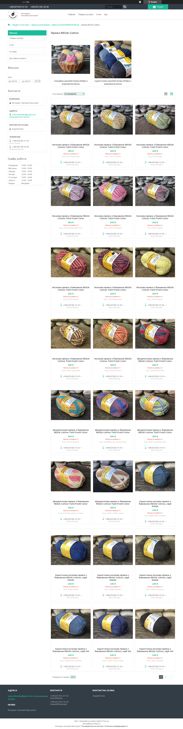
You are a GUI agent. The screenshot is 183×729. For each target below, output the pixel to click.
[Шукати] (125, 6)
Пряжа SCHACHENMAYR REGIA (65, 25)
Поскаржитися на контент (93, 726)
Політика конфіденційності (116, 726)
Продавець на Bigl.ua (91, 724)
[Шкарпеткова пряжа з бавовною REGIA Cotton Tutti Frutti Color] (155, 333)
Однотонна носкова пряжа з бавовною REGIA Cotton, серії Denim (155, 503)
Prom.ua (105, 721)
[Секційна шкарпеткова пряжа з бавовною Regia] (70, 59)
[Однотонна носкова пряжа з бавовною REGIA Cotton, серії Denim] (155, 476)
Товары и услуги (85, 14)
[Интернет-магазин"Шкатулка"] (13, 14)
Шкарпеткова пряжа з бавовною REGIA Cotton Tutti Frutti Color (155, 359)
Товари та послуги (20, 25)
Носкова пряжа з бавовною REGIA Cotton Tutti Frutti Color (70, 145)
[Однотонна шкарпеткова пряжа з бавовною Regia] (113, 59)
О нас (98, 14)
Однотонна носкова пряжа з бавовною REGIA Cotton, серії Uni (71, 650)
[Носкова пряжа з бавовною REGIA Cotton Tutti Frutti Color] (71, 119)
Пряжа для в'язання (40, 25)
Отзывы (13, 52)
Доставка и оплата (17, 58)
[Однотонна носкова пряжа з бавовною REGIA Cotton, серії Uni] (71, 623)
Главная (71, 14)
